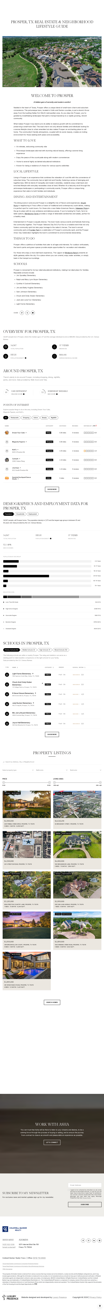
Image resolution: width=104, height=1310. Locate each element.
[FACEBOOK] (83, 1241)
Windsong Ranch (71, 253)
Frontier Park (34, 230)
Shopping (27, 417)
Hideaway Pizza (81, 208)
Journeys (15, 468)
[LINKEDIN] (94, 1241)
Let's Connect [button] (52, 1142)
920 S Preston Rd (18, 452)
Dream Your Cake (18, 433)
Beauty (45, 417)
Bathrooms (39, 770)
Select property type (9, 770)
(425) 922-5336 (8, 1244)
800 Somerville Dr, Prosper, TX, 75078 (24, 695)
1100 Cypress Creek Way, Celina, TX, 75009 (25, 676)
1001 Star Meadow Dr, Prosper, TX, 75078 (25, 725)
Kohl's (14, 450)
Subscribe (85, 1204)
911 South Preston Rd (20, 470)
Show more (52, 489)
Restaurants (15, 417)
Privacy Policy (87, 1198)
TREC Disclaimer (7, 1269)
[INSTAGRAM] (89, 1241)
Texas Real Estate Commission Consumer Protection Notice (20, 1263)
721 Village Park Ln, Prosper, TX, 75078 (24, 687)
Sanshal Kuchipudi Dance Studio (21, 478)
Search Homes (52, 1002)
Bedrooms (73, 770)
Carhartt (15, 459)
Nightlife (54, 417)
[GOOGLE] (100, 1241)
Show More (52, 734)
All (6, 417)
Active (37, 417)
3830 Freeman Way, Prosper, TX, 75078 (24, 715)
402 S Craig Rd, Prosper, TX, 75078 (23, 705)
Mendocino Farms (32, 214)
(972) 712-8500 (39, 1258)
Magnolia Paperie (18, 442)
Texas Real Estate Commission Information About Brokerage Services (23, 1266)
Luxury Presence (60, 1297)
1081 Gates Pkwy (18, 461)
